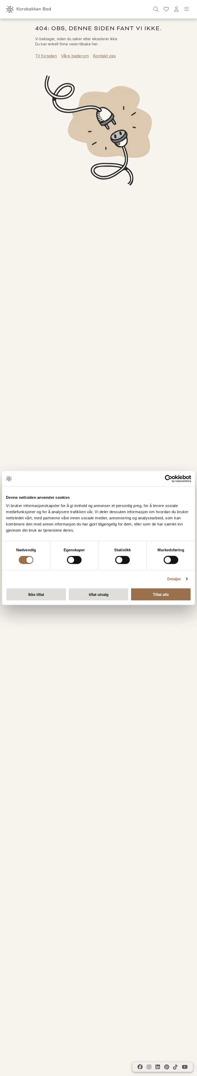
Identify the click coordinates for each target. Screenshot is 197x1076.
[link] (166, 9)
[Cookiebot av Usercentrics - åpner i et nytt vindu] (168, 479)
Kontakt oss (104, 55)
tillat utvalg (99, 594)
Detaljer (174, 579)
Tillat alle (161, 594)
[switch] (74, 560)
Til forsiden (46, 55)
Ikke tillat (36, 594)
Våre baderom (75, 55)
